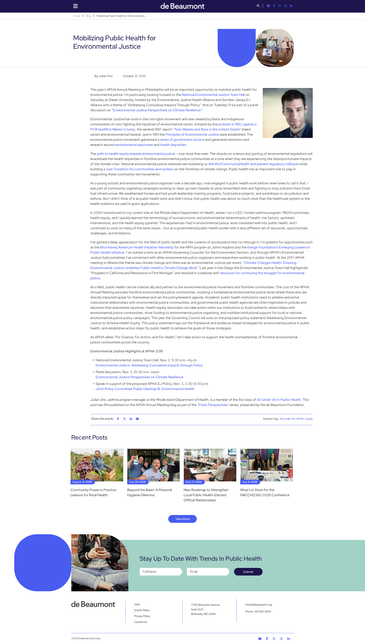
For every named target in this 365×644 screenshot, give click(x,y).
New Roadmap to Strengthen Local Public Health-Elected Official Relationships (206, 495)
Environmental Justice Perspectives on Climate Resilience (157, 110)
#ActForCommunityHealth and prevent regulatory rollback (252, 164)
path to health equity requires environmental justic (135, 153)
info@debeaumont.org (258, 604)
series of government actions (181, 139)
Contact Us (140, 622)
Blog (88, 16)
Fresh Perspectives (213, 405)
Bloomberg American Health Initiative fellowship (137, 247)
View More (182, 519)
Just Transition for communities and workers (140, 169)
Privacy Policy (142, 616)
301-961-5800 (262, 611)
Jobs (137, 604)
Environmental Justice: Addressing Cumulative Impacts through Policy (149, 365)
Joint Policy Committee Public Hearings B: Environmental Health (145, 389)
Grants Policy (141, 610)
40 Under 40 (287, 418)
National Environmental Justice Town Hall (213, 94)
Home (76, 16)
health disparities (173, 144)
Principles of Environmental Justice (192, 134)
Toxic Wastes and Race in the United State (206, 129)
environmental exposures (134, 144)
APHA (300, 418)
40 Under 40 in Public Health (279, 399)
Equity (309, 418)
